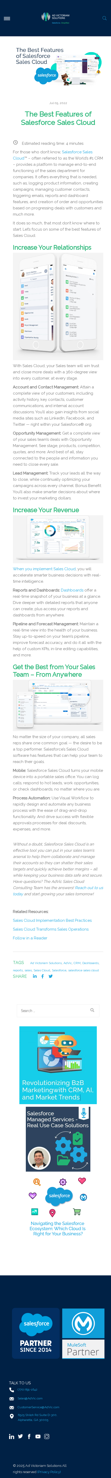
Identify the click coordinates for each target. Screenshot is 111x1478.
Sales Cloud (42, 970)
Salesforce (59, 970)
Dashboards (90, 963)
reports (18, 970)
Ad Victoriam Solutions (46, 963)
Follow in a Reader (30, 938)
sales (28, 970)
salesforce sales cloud (83, 970)
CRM (77, 963)
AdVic (68, 963)
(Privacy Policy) (49, 1472)
